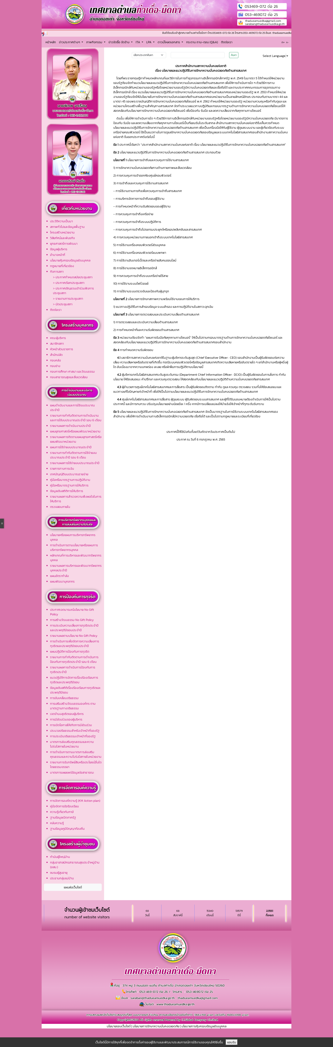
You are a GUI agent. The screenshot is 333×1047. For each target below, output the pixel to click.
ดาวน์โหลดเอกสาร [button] (169, 42)
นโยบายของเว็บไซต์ (119, 1026)
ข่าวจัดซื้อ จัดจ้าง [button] (119, 42)
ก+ (283, 42)
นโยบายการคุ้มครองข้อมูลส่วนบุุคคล (203, 1026)
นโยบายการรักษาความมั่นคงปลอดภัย (156, 1026)
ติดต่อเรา (226, 42)
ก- (287, 42)
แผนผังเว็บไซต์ (73, 887)
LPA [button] (149, 42)
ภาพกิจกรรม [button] (94, 42)
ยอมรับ (231, 1042)
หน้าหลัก (50, 42)
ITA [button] (138, 42)
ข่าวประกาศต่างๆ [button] (70, 42)
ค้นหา (234, 55)
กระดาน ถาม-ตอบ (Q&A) (202, 42)
